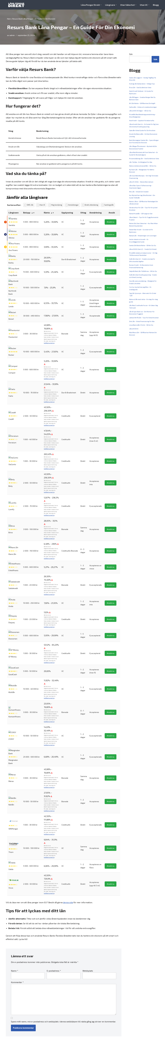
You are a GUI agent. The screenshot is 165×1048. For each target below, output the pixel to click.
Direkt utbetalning (91, 205)
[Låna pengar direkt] (16, 4)
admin (12, 35)
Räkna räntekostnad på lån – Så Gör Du (142, 166)
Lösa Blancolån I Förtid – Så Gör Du (141, 325)
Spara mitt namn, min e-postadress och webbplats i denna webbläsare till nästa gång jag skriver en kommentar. (63, 1021)
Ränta (47, 212)
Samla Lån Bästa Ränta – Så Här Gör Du (142, 245)
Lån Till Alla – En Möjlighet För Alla (140, 162)
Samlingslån (109, 205)
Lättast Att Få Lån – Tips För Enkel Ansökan (144, 317)
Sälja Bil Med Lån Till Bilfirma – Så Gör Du (143, 271)
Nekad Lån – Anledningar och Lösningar (143, 235)
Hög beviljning (56, 205)
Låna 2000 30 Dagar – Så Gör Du (140, 111)
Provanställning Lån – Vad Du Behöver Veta (144, 158)
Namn (14, 970)
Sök (131, 54)
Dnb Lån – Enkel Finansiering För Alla (141, 321)
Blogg (156, 5)
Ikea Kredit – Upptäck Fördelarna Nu (141, 120)
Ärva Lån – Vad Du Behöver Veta (140, 87)
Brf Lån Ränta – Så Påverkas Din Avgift (142, 103)
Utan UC (42, 205)
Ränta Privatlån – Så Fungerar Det (140, 213)
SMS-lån (30, 205)
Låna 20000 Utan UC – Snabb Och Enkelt (142, 249)
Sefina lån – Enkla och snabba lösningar (143, 107)
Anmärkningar (73, 205)
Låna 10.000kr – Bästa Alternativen (141, 182)
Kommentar (17, 982)
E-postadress (54, 970)
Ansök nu (110, 222)
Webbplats (87, 970)
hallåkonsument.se (49, 343)
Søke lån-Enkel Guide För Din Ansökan (142, 130)
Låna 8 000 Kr (134, 329)
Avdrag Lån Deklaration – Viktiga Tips (142, 84)
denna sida (68, 902)
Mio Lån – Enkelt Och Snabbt (138, 192)
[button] (116, 4)
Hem (9, 19)
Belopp (26, 212)
